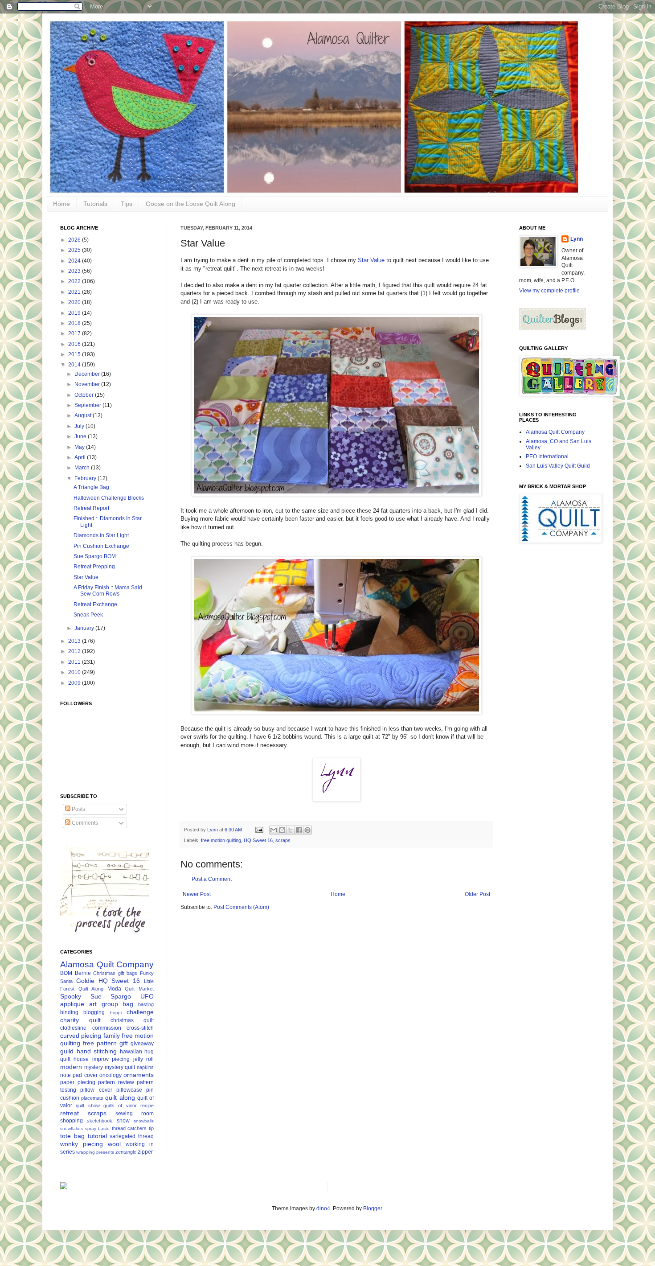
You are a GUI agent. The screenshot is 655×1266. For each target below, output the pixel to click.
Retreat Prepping (94, 566)
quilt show (87, 1105)
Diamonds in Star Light (101, 535)
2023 (75, 271)
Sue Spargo (110, 996)
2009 (75, 683)
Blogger (372, 1208)
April (80, 457)
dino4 (323, 1208)
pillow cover (96, 1090)
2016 (75, 344)
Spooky (70, 996)
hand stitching (97, 1051)
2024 (75, 261)
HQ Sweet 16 (258, 840)
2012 (75, 651)
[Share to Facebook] (299, 830)
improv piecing (111, 1059)
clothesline (73, 1028)
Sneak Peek (88, 615)
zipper (145, 1152)
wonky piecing (81, 1143)
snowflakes (71, 1128)
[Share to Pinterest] (307, 830)
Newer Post (197, 894)
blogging (94, 1012)
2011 (75, 662)
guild (67, 1051)
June (81, 436)
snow (123, 1121)
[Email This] (273, 830)
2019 (75, 313)
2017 (75, 333)
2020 (75, 302)
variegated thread (132, 1136)
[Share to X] (290, 830)
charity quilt (80, 1019)
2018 (75, 323)
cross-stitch (140, 1028)
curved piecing (80, 1035)
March (82, 467)
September (88, 405)
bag (128, 1003)
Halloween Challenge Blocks (109, 498)
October (84, 395)
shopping (71, 1121)
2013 (75, 641)
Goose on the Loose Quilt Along (190, 203)
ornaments (138, 1074)
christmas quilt (132, 1020)
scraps (283, 840)
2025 (75, 250)
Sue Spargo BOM (95, 556)
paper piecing (77, 1082)
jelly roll (143, 1059)
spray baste (97, 1128)
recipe (147, 1105)
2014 (75, 365)
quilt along (120, 1097)
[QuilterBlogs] (552, 328)
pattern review (116, 1082)
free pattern (100, 1043)
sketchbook (99, 1120)
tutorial (97, 1135)
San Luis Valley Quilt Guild (558, 466)
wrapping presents (95, 1152)
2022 (75, 281)
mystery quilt (120, 1067)
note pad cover (79, 1075)
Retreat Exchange (95, 604)
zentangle (125, 1152)
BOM (66, 973)
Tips (126, 203)
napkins (145, 1067)
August (83, 415)
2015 (75, 354)
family (111, 1035)
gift (123, 1043)
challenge (140, 1011)
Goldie (85, 980)
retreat (69, 1113)
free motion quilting (221, 840)
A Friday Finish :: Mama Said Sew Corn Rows (108, 590)
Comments (84, 823)
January (84, 628)
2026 (75, 240)
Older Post (477, 894)
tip (151, 1128)
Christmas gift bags (115, 973)
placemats (92, 1098)
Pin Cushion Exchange (101, 546)
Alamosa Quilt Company (107, 964)
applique (72, 1003)
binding (69, 1012)
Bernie (83, 973)
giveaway (142, 1043)
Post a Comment (212, 879)
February (86, 478)
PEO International (547, 456)
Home (61, 203)
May (80, 447)
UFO (147, 996)
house (81, 1059)
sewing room (134, 1113)
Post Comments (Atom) (241, 907)
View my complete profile (549, 291)
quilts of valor (120, 1105)
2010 (75, 672)
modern (71, 1066)
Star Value (371, 260)
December (87, 374)
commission (106, 1028)
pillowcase (129, 1090)
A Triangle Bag (91, 487)
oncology (110, 1075)
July (80, 426)
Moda (114, 989)
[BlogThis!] (282, 830)
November (87, 384)
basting (146, 1004)
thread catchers (129, 1128)
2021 (75, 292)
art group (103, 1003)
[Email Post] (259, 829)
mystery (93, 1067)
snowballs (144, 1120)
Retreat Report (91, 508)
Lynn (576, 239)
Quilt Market (139, 988)
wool (114, 1143)
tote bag (72, 1135)
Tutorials (95, 203)
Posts (77, 809)
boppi (116, 1012)
